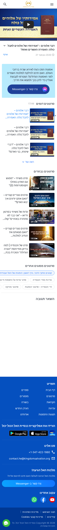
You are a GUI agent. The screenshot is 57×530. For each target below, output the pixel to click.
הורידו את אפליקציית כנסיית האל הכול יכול (28, 425)
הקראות (51, 402)
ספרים (24, 390)
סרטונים (50, 396)
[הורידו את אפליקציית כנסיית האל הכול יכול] (52, 432)
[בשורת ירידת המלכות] (28, 4)
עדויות (52, 408)
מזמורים (24, 396)
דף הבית (50, 390)
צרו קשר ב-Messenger (28, 526)
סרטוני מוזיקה (11, 286)
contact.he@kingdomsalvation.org (29, 458)
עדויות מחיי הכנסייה (42, 279)
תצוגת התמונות (47, 414)
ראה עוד (29, 161)
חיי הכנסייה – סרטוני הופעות (38, 286)
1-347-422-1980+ (39, 452)
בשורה (24, 402)
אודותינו (24, 414)
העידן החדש (21, 408)
